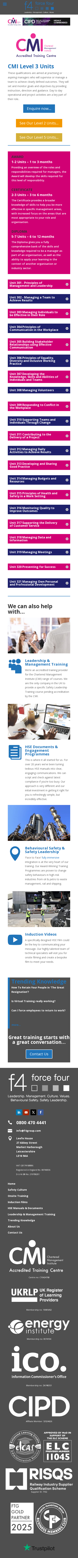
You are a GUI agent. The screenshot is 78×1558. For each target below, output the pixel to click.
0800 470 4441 (31, 1122)
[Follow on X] (33, 1112)
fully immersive (50, 857)
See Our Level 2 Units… (39, 123)
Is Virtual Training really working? (33, 1001)
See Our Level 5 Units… (39, 137)
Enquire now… (39, 108)
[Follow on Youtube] (26, 1112)
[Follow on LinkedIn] (19, 1112)
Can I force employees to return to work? (38, 1010)
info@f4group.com (28, 1130)
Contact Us (39, 1053)
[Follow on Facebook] (41, 1112)
